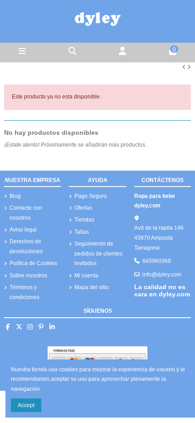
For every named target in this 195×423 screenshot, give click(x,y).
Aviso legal (23, 229)
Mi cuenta (86, 275)
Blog (15, 196)
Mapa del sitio (91, 287)
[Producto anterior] (184, 67)
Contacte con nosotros (26, 213)
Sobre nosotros (28, 275)
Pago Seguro (90, 196)
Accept (26, 405)
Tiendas (84, 219)
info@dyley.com (161, 274)
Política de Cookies (33, 263)
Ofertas (83, 208)
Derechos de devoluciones (26, 246)
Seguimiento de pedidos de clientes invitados (98, 253)
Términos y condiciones (24, 292)
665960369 (156, 261)
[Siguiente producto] (189, 67)
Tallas (81, 232)
